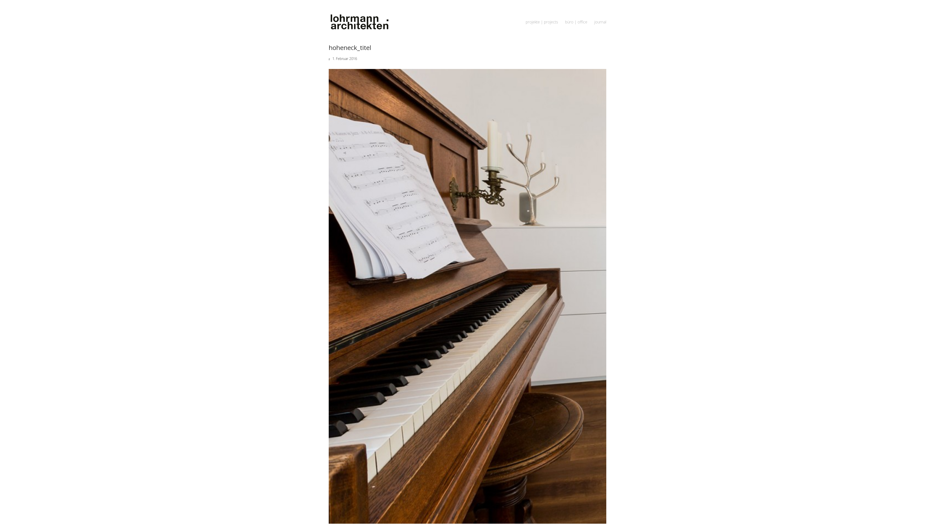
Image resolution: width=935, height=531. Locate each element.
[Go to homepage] (359, 22)
